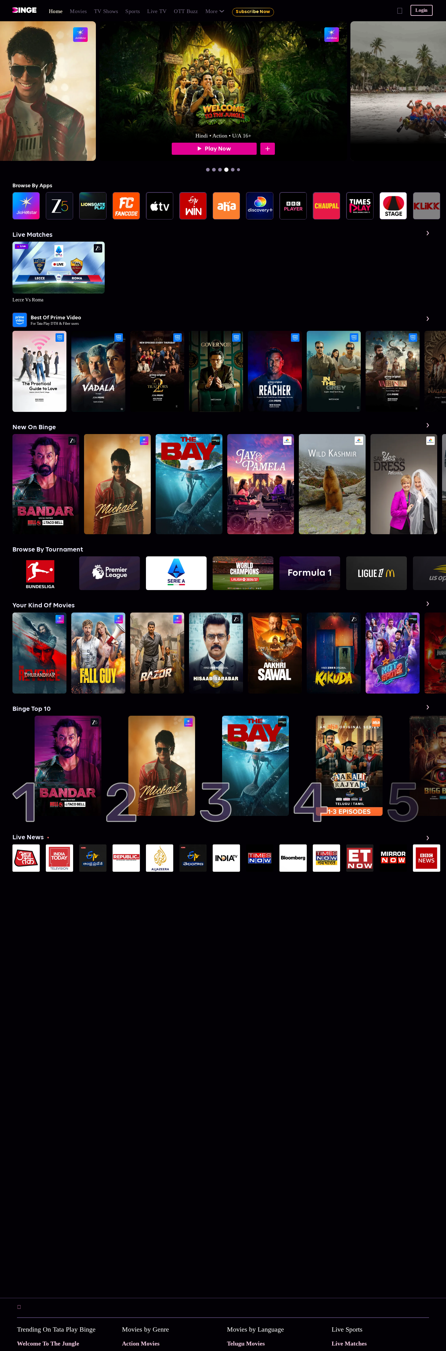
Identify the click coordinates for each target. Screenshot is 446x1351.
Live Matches (349, 1343)
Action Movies (141, 1343)
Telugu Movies (246, 1343)
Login (421, 10)
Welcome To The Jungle (48, 1343)
